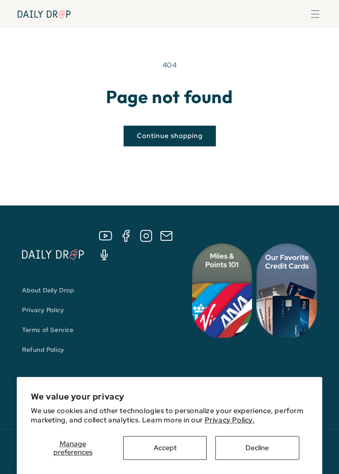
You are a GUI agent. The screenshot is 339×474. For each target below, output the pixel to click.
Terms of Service (48, 330)
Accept (165, 447)
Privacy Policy (43, 310)
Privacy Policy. (230, 420)
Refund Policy (43, 350)
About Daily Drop (48, 290)
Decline (257, 447)
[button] (315, 14)
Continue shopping (170, 135)
